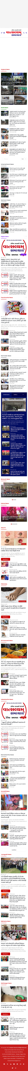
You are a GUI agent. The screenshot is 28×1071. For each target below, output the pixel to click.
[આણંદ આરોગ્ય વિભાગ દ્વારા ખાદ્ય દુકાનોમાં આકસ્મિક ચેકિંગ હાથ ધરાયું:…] (7, 90)
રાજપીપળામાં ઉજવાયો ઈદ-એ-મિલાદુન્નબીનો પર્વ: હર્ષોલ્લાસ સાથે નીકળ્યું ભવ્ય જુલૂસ (18, 360)
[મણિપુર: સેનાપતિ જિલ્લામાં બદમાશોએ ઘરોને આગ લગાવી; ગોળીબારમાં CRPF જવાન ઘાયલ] (4, 231)
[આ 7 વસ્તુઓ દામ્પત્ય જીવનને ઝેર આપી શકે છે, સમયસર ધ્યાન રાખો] (4, 621)
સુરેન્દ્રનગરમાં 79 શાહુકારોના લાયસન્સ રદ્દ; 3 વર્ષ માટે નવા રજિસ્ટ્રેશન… (13, 83)
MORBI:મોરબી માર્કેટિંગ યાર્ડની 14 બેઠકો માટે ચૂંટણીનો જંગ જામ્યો (17, 129)
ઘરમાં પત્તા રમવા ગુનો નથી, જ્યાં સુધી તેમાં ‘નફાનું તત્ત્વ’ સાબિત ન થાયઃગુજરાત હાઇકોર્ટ (18, 473)
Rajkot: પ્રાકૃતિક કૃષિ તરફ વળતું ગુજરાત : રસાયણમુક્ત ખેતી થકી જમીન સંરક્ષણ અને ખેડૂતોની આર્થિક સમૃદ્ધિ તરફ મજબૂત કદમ (18, 277)
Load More (14, 849)
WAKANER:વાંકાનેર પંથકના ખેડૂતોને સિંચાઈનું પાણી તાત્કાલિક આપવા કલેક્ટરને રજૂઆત (7, 104)
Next (23, 158)
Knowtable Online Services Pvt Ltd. (16, 1049)
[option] (14, 89)
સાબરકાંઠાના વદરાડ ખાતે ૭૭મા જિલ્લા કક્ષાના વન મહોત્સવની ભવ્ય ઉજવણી (18, 734)
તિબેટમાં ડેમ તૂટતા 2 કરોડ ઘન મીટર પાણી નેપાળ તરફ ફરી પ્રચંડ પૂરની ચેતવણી (17, 169)
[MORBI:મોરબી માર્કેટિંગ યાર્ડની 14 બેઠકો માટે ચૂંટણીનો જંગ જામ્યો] (4, 130)
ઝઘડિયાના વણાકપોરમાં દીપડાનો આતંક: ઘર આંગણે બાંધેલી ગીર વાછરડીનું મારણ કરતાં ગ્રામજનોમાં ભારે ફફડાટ (13, 493)
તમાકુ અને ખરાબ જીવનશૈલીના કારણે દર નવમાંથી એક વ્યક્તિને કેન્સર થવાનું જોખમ (18, 565)
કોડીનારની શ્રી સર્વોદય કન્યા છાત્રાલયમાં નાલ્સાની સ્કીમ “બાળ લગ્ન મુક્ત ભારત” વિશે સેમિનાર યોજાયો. (17, 693)
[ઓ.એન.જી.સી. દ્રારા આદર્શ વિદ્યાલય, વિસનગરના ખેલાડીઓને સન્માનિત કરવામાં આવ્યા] (4, 766)
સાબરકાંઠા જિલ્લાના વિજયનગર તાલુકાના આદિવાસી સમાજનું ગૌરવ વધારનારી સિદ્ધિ (17, 748)
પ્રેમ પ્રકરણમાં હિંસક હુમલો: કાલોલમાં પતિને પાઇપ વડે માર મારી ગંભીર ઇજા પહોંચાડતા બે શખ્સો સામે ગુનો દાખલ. (18, 342)
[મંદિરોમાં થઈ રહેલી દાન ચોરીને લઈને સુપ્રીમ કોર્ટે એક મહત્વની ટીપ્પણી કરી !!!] (4, 225)
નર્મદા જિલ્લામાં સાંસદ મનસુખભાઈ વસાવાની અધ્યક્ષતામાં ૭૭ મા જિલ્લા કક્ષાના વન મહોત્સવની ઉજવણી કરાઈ (18, 374)
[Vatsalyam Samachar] (14, 32)
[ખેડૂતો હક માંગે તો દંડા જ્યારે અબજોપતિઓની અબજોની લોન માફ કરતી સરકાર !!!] (4, 212)
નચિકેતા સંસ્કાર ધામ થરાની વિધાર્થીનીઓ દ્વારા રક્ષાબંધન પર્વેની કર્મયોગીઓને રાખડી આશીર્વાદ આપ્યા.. (17, 779)
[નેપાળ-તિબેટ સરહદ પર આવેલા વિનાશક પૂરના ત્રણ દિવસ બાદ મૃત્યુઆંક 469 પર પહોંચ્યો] (4, 176)
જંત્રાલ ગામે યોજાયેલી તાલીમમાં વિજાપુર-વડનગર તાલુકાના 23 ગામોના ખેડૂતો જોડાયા (13, 944)
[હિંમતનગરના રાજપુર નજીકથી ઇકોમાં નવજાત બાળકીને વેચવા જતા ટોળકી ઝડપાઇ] (4, 740)
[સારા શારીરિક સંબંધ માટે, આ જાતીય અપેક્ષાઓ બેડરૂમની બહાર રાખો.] (4, 635)
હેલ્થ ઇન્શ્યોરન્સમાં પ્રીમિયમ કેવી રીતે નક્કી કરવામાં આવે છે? (18, 571)
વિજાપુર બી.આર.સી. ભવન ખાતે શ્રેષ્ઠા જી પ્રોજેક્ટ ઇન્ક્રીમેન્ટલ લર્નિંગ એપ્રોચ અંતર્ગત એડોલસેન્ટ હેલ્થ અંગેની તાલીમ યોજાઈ (18, 971)
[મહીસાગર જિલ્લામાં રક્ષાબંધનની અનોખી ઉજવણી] (4, 1027)
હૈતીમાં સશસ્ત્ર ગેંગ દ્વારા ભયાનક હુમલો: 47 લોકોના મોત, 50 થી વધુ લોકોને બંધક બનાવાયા (18, 182)
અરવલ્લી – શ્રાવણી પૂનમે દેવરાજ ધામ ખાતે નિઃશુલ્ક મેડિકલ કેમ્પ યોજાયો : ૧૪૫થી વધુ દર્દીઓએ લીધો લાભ (18, 837)
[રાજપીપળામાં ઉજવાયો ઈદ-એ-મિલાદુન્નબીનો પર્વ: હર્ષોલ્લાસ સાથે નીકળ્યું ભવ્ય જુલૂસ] (4, 361)
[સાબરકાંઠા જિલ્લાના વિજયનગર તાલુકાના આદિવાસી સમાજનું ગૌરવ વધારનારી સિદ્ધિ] (4, 747)
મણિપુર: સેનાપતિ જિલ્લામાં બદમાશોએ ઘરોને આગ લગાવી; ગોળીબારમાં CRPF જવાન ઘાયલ (18, 230)
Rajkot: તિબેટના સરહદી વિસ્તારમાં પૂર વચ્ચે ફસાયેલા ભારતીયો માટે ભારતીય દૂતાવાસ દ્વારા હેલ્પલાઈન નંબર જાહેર (18, 292)
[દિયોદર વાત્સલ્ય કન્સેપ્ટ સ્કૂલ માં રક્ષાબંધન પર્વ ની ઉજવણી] (4, 785)
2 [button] (13, 499)
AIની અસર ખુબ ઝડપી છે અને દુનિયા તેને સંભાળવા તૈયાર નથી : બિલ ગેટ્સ (17, 187)
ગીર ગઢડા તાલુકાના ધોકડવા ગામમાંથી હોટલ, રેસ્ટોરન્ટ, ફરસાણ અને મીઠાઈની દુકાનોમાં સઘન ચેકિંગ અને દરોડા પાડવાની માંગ (13, 663)
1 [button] (12, 499)
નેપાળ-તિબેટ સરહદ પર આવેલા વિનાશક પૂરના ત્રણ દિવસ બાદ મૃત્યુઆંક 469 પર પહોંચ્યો (18, 175)
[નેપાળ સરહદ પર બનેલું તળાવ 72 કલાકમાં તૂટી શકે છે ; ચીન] (4, 194)
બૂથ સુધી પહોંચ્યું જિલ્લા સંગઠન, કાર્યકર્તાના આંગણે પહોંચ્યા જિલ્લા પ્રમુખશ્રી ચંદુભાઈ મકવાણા (17, 916)
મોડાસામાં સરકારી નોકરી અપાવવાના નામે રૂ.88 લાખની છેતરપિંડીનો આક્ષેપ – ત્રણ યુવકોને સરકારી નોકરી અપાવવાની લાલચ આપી (18, 829)
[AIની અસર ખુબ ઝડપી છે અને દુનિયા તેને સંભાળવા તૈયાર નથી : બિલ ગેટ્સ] (4, 188)
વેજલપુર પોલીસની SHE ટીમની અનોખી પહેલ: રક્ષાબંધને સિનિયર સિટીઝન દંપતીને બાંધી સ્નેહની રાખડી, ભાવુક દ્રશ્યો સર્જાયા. (18, 334)
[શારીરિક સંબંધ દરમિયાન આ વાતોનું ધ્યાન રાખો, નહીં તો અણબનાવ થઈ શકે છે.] (4, 627)
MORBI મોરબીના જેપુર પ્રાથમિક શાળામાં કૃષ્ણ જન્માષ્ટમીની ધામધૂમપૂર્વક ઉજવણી (20, 94)
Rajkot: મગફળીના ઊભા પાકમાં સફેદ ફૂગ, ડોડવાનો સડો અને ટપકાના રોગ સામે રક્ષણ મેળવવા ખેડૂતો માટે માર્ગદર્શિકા (18, 285)
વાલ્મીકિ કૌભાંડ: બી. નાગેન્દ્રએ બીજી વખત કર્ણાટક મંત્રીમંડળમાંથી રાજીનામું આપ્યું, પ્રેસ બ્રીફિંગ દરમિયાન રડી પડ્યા (18, 205)
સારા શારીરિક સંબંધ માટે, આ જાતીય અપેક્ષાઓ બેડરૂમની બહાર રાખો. (17, 635)
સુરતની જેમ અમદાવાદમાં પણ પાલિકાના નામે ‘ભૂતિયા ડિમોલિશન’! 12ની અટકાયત (18, 429)
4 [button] (15, 499)
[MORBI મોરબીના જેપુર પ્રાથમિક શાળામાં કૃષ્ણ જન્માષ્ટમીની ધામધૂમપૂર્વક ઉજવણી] (20, 90)
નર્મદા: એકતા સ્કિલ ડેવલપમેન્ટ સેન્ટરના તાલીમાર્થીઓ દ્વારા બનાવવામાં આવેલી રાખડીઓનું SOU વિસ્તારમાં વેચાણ (17, 387)
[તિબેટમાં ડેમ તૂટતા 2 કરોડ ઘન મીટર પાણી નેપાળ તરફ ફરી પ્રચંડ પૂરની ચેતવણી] (4, 170)
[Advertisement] (14, 14)
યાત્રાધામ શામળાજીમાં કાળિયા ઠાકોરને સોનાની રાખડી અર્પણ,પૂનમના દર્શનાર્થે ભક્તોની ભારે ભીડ (18, 844)
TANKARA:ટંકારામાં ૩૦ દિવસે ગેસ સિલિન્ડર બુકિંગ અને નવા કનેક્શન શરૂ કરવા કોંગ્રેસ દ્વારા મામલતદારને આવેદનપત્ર (17, 122)
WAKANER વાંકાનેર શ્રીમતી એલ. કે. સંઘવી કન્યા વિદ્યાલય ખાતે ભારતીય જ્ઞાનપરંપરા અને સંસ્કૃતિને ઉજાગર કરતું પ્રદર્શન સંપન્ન (18, 151)
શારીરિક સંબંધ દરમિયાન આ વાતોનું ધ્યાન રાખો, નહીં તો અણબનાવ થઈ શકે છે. (18, 629)
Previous (6, 158)
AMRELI (15, 394)
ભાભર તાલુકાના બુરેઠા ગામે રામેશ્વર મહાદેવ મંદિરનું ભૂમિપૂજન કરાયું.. (17, 772)
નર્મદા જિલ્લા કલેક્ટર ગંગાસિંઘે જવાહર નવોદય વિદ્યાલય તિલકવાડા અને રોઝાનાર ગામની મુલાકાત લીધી (18, 380)
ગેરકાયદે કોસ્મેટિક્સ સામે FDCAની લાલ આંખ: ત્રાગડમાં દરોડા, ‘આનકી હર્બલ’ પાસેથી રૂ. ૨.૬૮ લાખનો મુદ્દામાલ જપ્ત (13, 417)
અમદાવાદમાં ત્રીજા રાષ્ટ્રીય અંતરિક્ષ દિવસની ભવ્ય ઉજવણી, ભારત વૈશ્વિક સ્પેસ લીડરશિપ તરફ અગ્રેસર (18, 437)
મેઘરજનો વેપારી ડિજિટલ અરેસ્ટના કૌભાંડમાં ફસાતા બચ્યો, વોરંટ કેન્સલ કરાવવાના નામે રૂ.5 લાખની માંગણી (14, 815)
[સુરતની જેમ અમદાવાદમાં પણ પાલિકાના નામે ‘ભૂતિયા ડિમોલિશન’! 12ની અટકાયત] (6, 428)
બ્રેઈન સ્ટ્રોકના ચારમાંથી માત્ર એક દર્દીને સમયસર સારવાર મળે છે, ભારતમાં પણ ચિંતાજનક (18, 578)
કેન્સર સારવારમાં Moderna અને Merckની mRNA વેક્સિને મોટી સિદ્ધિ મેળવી (13, 550)
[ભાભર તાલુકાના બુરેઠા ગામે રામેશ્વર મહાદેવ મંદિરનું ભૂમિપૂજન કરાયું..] (4, 773)
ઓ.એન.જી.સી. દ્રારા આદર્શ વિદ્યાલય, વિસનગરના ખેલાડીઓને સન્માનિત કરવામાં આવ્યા (17, 766)
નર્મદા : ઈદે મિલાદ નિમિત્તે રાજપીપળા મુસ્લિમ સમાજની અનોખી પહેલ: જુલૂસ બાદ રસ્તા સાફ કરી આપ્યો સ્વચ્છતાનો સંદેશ (18, 367)
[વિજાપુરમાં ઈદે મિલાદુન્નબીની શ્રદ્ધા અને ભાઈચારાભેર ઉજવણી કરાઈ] (4, 977)
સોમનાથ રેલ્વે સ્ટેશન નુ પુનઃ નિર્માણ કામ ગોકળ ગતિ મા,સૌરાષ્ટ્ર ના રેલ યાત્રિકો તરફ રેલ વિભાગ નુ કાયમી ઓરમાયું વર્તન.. (17, 685)
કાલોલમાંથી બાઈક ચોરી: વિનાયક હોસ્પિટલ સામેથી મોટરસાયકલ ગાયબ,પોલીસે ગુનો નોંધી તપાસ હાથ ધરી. (13, 320)
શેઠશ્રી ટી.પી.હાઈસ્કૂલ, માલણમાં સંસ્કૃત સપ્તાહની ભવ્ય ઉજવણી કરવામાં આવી (17, 759)
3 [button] (14, 499)
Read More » (5, 559)
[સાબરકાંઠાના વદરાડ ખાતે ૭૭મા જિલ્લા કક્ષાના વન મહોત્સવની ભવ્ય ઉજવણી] (4, 734)
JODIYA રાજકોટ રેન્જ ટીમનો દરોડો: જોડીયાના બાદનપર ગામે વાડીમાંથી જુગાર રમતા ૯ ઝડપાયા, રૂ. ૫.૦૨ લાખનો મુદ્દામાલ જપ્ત (18, 114)
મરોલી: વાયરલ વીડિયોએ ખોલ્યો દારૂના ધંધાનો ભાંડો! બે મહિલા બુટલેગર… (20, 103)
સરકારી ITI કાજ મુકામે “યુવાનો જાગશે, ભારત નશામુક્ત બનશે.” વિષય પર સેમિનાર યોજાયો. (18, 676)
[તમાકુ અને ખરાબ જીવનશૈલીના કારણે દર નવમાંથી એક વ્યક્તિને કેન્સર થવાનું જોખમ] (4, 564)
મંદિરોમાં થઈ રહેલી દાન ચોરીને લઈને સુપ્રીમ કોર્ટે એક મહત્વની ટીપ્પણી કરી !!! (18, 223)
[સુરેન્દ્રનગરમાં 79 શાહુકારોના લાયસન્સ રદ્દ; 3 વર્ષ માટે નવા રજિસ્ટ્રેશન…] (14, 79)
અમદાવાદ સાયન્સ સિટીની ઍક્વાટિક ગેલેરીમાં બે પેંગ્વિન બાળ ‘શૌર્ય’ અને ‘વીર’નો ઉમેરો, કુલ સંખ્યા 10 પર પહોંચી (18, 446)
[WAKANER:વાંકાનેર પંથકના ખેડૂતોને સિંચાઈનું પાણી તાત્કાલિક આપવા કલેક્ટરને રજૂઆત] (7, 100)
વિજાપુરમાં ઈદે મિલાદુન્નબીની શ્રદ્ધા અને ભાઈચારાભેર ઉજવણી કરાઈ (17, 978)
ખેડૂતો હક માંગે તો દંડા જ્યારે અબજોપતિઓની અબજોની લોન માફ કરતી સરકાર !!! (18, 211)
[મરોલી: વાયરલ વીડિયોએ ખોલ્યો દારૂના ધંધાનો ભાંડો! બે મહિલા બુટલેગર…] (20, 100)
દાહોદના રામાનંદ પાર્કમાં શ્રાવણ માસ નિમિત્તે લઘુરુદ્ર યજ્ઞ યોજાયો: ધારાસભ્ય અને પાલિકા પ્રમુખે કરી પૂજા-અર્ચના (13, 518)
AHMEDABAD (6, 394)
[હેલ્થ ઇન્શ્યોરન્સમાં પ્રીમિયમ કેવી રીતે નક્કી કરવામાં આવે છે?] (4, 571)
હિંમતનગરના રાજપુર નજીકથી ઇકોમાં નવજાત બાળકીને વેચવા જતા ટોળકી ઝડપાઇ (18, 741)
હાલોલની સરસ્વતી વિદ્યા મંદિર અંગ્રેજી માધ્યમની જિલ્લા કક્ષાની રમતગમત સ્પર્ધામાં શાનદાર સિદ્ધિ (17, 349)
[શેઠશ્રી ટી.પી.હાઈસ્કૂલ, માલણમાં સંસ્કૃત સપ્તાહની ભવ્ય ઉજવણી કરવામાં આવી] (4, 760)
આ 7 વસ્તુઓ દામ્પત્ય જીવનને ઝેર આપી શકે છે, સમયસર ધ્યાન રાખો (17, 622)
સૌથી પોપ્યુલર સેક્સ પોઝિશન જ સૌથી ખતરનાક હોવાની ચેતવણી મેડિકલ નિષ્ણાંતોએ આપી (13, 608)
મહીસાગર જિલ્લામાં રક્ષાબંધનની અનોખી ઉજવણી (17, 1028)
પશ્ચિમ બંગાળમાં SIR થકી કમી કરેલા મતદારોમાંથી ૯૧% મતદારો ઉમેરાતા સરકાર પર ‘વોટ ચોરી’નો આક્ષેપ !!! (18, 218)
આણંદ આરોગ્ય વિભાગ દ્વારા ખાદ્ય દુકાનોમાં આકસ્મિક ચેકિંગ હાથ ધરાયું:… (7, 94)
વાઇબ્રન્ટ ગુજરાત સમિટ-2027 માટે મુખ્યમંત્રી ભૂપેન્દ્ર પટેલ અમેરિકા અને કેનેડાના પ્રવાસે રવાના (18, 465)
